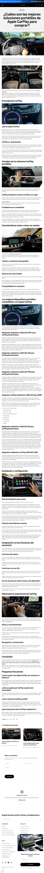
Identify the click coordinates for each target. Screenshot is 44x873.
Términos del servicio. (8, 759)
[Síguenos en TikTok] (11, 862)
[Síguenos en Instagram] (5, 862)
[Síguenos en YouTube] (8, 862)
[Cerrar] (40, 836)
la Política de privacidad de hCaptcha (29, 757)
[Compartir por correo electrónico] (17, 719)
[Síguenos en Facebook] (2, 862)
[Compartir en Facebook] (8, 719)
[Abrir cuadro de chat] (2, 870)
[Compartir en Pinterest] (14, 719)
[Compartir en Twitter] (11, 719)
